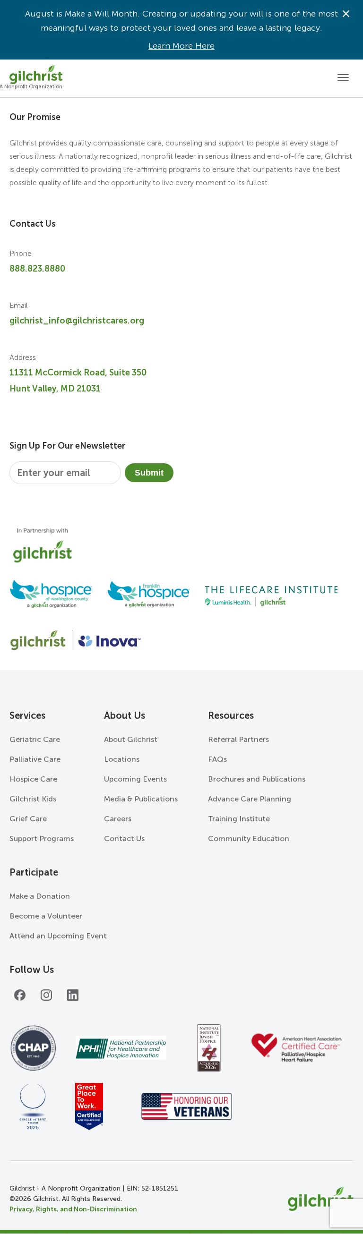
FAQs (217, 759)
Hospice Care (33, 778)
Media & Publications (141, 798)
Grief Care (28, 818)
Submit (149, 472)
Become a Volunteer (45, 915)
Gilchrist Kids (32, 798)
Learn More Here (181, 46)
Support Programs (41, 838)
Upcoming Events (135, 778)
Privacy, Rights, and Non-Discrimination (73, 1209)
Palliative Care (34, 759)
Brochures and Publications (256, 778)
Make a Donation (39, 896)
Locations (121, 759)
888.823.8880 (37, 269)
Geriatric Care (34, 739)
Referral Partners (238, 739)
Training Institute (239, 818)
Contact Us (124, 838)
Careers (117, 818)
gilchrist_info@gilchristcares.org (76, 320)
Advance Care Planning (249, 798)
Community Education (248, 838)
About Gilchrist (130, 739)
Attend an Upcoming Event (58, 935)
